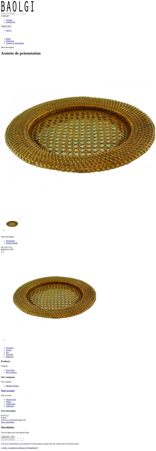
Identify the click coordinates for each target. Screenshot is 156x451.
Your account (7, 390)
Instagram (9, 357)
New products (11, 372)
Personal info (11, 400)
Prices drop (10, 370)
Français (9, 20)
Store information (7, 422)
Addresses (10, 406)
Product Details (12, 243)
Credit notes (10, 404)
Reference (5, 249)
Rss (7, 352)
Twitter (8, 350)
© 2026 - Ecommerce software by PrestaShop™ (19, 448)
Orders (8, 402)
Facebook (9, 348)
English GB (10, 22)
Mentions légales (12, 386)
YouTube (9, 354)
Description (10, 241)
